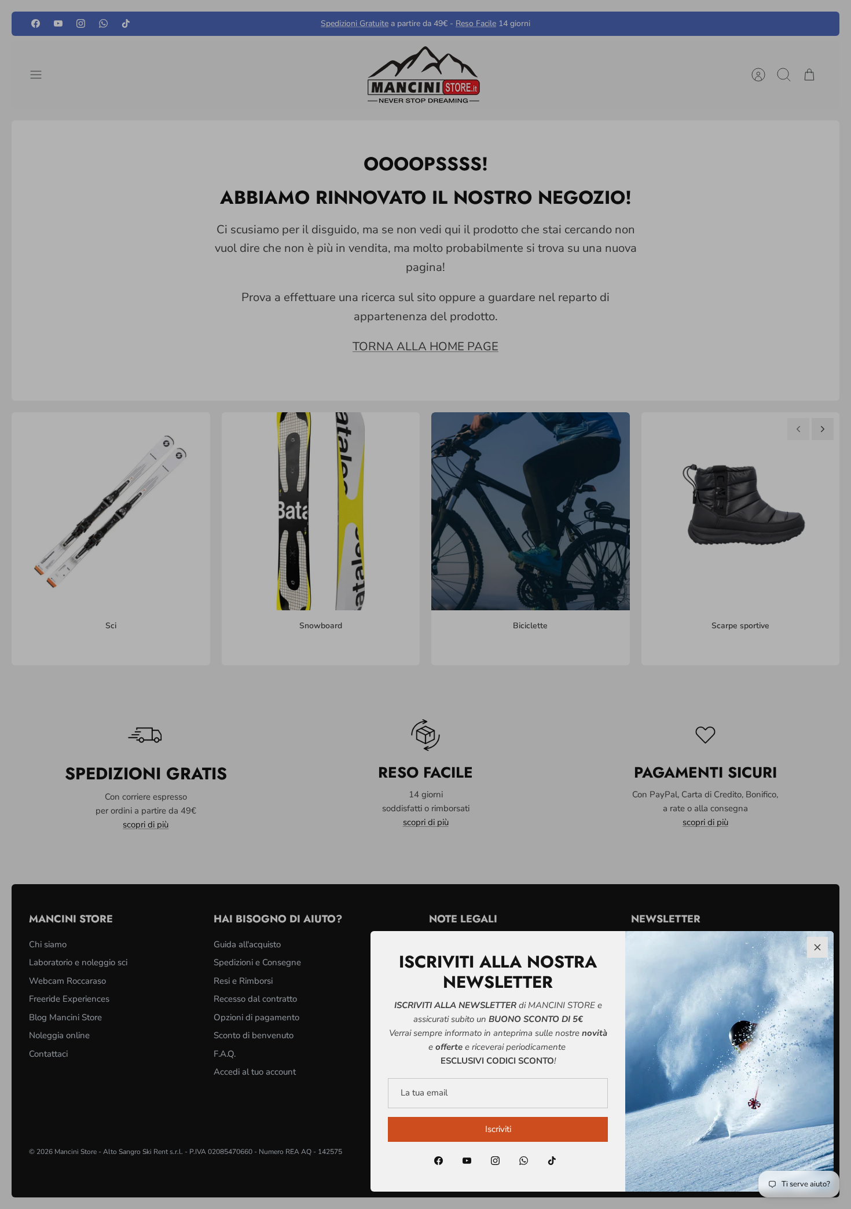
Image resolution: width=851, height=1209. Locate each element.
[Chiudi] (817, 947)
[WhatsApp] (523, 1161)
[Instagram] (495, 1161)
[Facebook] (438, 1161)
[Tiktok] (552, 1161)
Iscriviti (498, 1129)
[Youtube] (467, 1161)
